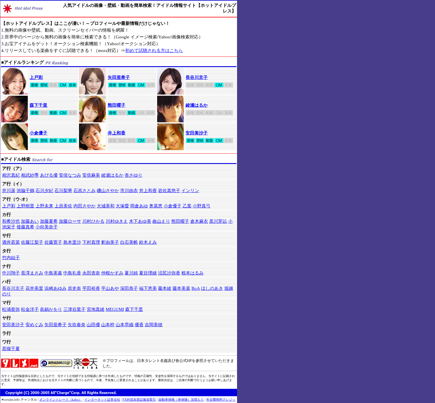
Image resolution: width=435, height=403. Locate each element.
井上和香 (116, 133)
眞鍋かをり (51, 309)
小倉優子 (38, 133)
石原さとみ (84, 190)
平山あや (110, 288)
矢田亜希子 (119, 77)
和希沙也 (11, 221)
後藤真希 (25, 227)
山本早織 (124, 324)
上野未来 (44, 206)
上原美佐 (63, 206)
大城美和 (106, 206)
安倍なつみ (70, 175)
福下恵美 (148, 288)
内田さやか (84, 206)
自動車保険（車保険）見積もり (181, 399)
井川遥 (8, 190)
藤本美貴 (181, 288)
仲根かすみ (112, 273)
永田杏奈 (91, 273)
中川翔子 (11, 273)
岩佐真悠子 (169, 190)
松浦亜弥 (11, 309)
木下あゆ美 (140, 221)
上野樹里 (25, 206)
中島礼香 (72, 273)
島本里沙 (72, 242)
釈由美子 (110, 242)
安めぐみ (34, 324)
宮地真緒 (95, 309)
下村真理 (91, 242)
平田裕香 (91, 288)
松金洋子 (30, 309)
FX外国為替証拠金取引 (139, 399)
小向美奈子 (47, 227)
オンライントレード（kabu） (60, 399)
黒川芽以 (218, 221)
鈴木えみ (148, 242)
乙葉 (187, 206)
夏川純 (131, 273)
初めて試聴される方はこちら (154, 50)
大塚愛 (122, 206)
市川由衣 (129, 190)
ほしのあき (212, 288)
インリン (190, 190)
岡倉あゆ (139, 206)
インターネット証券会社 (102, 399)
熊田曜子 (116, 105)
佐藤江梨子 (32, 242)
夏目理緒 (148, 273)
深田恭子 (129, 288)
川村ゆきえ (117, 221)
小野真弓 (201, 206)
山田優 (93, 324)
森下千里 (38, 105)
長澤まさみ (32, 273)
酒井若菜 (11, 242)
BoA (195, 288)
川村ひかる (93, 221)
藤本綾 (164, 288)
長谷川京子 (197, 77)
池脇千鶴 (25, 190)
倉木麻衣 (199, 221)
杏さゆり (133, 175)
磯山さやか (108, 190)
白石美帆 (129, 242)
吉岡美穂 (153, 324)
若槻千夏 (11, 348)
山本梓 (108, 324)
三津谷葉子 (74, 309)
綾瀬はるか (197, 105)
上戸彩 (36, 77)
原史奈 (74, 288)
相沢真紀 (11, 175)
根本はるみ (192, 273)
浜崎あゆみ (55, 288)
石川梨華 (63, 190)
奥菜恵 (155, 206)
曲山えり (161, 221)
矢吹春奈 (77, 324)
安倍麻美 (91, 175)
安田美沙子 (197, 133)
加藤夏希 (49, 221)
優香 (139, 324)
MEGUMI (115, 309)
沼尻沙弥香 (169, 273)
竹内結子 (11, 257)
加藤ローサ (70, 221)
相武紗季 (30, 175)
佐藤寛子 (53, 242)
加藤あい (30, 221)
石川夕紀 (44, 190)
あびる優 (49, 175)
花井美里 (34, 288)
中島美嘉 (53, 273)
